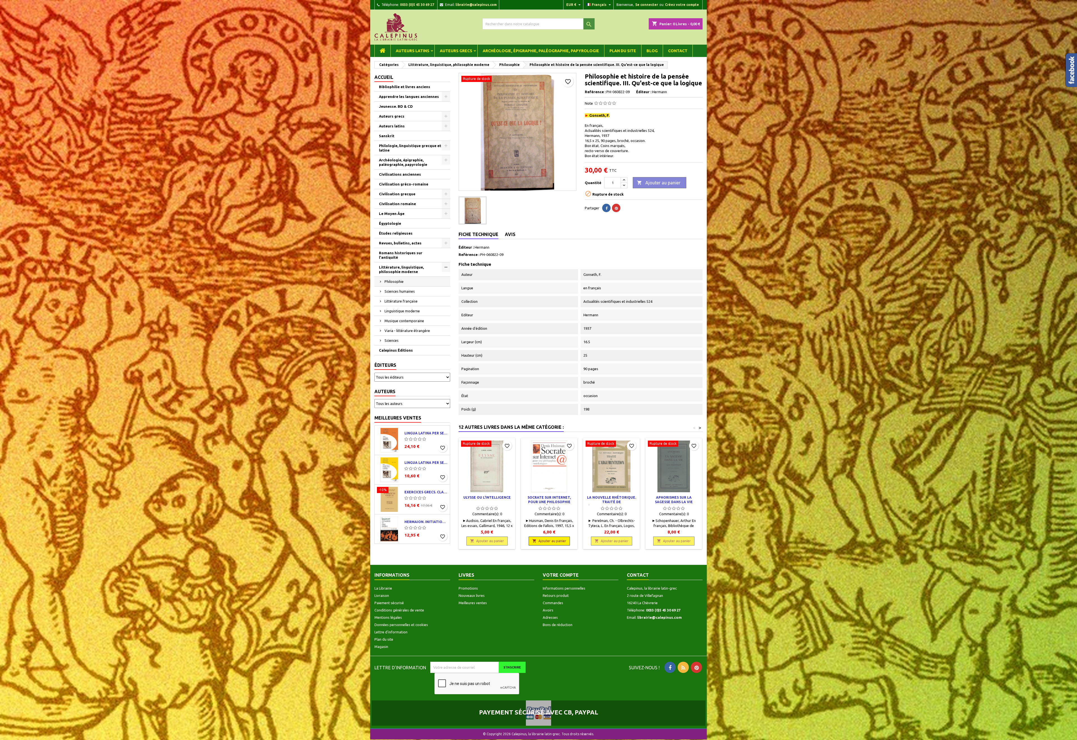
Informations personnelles (564, 588)
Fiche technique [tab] (478, 234)
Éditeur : (643, 92)
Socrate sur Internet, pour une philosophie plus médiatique (549, 502)
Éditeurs (385, 365)
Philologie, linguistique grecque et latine (410, 148)
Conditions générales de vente (399, 610)
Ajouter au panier (658, 182)
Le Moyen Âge (391, 214)
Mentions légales (388, 617)
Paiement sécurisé (389, 603)
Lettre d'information (391, 632)
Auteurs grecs (456, 51)
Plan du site (622, 51)
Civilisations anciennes (400, 174)
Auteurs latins (412, 51)
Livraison (381, 595)
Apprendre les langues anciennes (409, 96)
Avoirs (548, 610)
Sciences (392, 340)
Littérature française (401, 301)
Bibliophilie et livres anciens (404, 87)
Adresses (550, 617)
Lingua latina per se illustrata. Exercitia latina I (426, 462)
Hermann (482, 247)
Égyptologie (390, 223)
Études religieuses (396, 233)
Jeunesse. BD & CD (396, 106)
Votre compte (561, 575)
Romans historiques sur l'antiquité (400, 255)
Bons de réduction (557, 625)
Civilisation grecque (397, 194)
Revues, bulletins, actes (400, 243)
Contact (677, 51)
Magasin (381, 647)
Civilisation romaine (397, 204)
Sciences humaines (400, 291)
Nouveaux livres (472, 595)
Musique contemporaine (404, 321)
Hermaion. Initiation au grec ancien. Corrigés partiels (426, 522)
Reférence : (595, 92)
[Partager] (606, 208)
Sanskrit (386, 136)
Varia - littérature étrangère (407, 331)
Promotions (468, 588)
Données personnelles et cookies (401, 625)
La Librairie (383, 588)
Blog (652, 51)
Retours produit (556, 595)
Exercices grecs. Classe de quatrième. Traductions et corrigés (426, 492)
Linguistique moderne (402, 311)
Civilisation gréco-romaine (403, 184)
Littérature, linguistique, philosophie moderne (401, 269)
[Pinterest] (616, 208)
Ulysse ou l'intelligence (487, 497)
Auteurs (384, 391)
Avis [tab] (510, 234)
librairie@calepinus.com (476, 4)
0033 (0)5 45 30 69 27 (417, 4)
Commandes (553, 603)
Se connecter (646, 4)
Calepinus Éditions (396, 350)
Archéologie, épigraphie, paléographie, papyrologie (541, 51)
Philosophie (394, 281)
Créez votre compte (682, 4)
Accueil (383, 77)
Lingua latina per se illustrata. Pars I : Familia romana (426, 433)
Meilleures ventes (397, 417)
